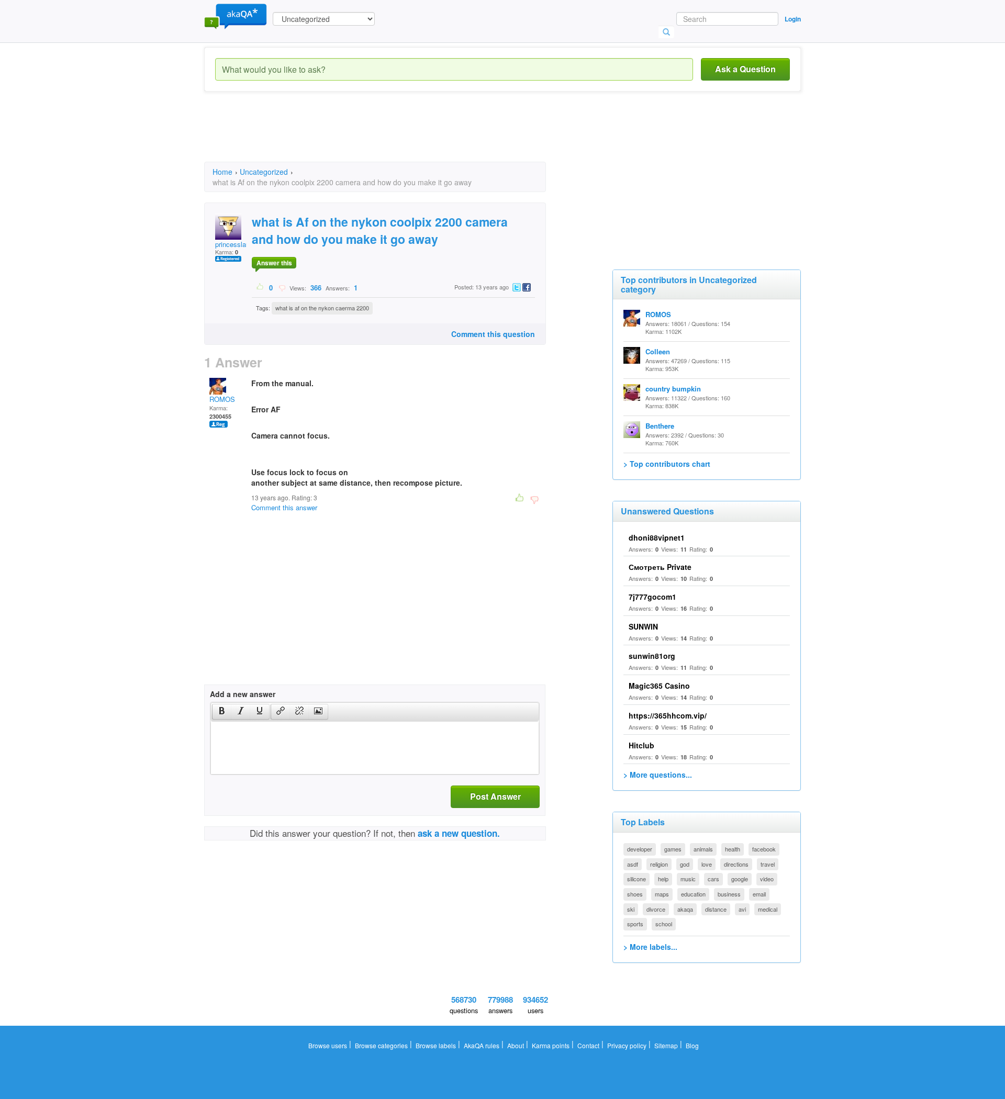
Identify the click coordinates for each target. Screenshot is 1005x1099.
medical (767, 909)
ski (630, 909)
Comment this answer (284, 507)
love (706, 864)
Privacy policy (626, 1045)
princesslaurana (239, 244)
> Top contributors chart (666, 463)
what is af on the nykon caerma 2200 (322, 308)
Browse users (327, 1045)
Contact (588, 1045)
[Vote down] (281, 287)
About (515, 1045)
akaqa (685, 909)
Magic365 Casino (659, 685)
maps (662, 894)
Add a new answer (242, 694)
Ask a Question (745, 69)
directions (736, 864)
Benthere (659, 426)
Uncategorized (264, 171)
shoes (635, 894)
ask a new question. (459, 833)
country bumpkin (673, 389)
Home (222, 171)
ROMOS (222, 399)
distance (716, 909)
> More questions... (657, 774)
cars (713, 878)
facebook (764, 849)
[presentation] (222, 711)
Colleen (657, 351)
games (673, 849)
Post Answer (495, 796)
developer (639, 849)
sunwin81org (652, 656)
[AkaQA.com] (235, 16)
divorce (655, 909)
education (693, 894)
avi (742, 909)
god (684, 864)
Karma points (551, 1045)
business (729, 894)
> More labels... (650, 946)
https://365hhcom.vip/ (668, 715)
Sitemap (666, 1045)
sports (635, 923)
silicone (636, 878)
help (663, 878)
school (663, 923)
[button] (221, 712)
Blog (692, 1045)
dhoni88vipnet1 (657, 537)
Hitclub (641, 745)
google (739, 878)
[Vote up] (260, 287)
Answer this (274, 262)
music (688, 878)
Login (793, 19)
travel (768, 864)
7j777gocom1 (652, 596)
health (732, 849)
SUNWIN (643, 626)
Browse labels (436, 1045)
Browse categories (381, 1045)
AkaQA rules (481, 1045)
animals (703, 849)
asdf (632, 864)
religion (659, 864)
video (767, 878)
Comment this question (493, 334)
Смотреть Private (660, 567)
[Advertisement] (394, 136)
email (759, 894)
